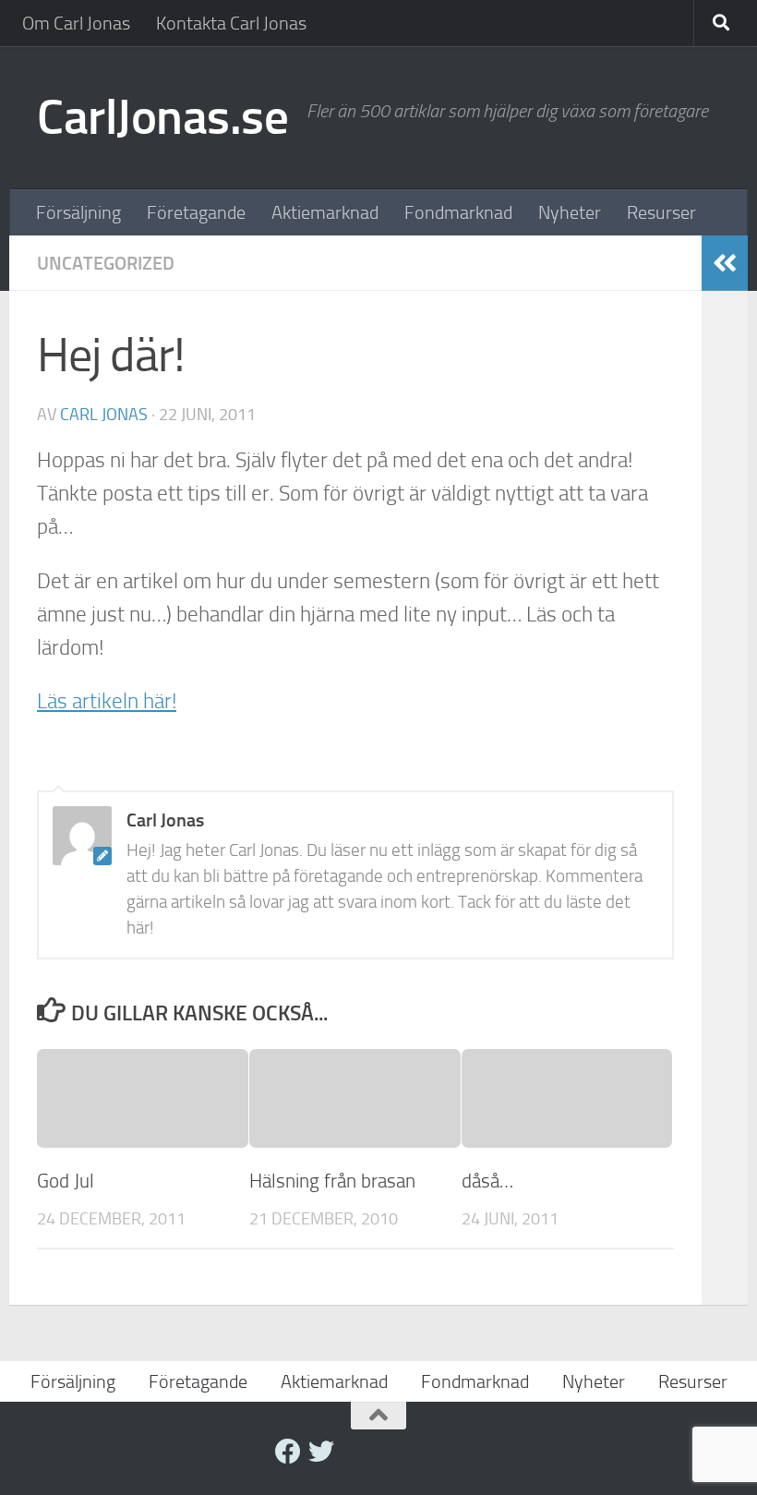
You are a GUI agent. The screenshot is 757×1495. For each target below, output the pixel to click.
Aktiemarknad (324, 212)
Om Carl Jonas (76, 23)
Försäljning (78, 212)
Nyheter (569, 212)
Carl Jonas (104, 414)
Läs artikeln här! (106, 701)
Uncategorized (105, 263)
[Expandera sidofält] (725, 263)
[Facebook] (288, 1452)
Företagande (196, 212)
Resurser (661, 212)
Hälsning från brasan (332, 1180)
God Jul (65, 1180)
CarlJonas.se (162, 117)
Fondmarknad (458, 212)
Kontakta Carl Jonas (231, 23)
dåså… (487, 1180)
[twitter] (321, 1452)
